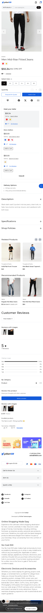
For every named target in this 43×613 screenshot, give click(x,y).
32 (16, 83)
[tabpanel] (21, 31)
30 (10, 83)
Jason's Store (14, 116)
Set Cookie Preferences (14, 608)
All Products (7, 7)
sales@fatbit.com (35, 455)
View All (21, 176)
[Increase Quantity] (40, 89)
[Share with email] (38, 100)
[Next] (40, 239)
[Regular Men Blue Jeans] (10, 287)
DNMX (3, 56)
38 (33, 83)
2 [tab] (21, 50)
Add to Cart (31, 94)
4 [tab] (24, 50)
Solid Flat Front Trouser (9, 266)
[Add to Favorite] (7, 100)
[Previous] (36, 239)
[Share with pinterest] (32, 100)
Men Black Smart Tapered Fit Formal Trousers (32, 266)
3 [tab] (22, 50)
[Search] (39, 7)
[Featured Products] (11, 444)
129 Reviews (14, 123)
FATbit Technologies (25, 516)
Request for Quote (11, 94)
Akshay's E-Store (13, 158)
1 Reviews (8, 73)
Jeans (3, 299)
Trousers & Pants (6, 264)
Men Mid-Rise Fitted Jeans (31, 302)
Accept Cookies (31, 608)
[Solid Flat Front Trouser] (10, 252)
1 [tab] (20, 50)
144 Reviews (12, 166)
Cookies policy (13, 605)
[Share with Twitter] (25, 100)
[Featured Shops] (32, 444)
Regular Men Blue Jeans (9, 302)
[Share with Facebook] (19, 100)
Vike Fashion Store (14, 136)
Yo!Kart (26, 512)
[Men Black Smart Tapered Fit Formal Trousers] (32, 252)
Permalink (20, 428)
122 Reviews (12, 144)
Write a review (21, 398)
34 (22, 83)
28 (4, 83)
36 (27, 83)
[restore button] (41, 186)
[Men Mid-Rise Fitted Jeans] (32, 287)
